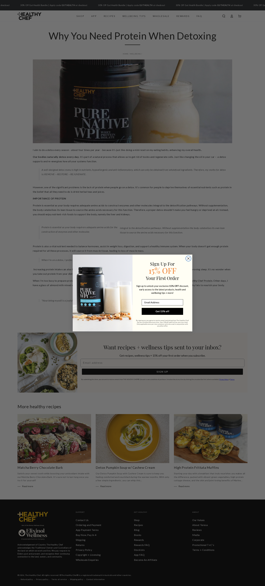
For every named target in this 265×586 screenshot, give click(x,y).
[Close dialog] (188, 258)
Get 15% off (162, 311)
